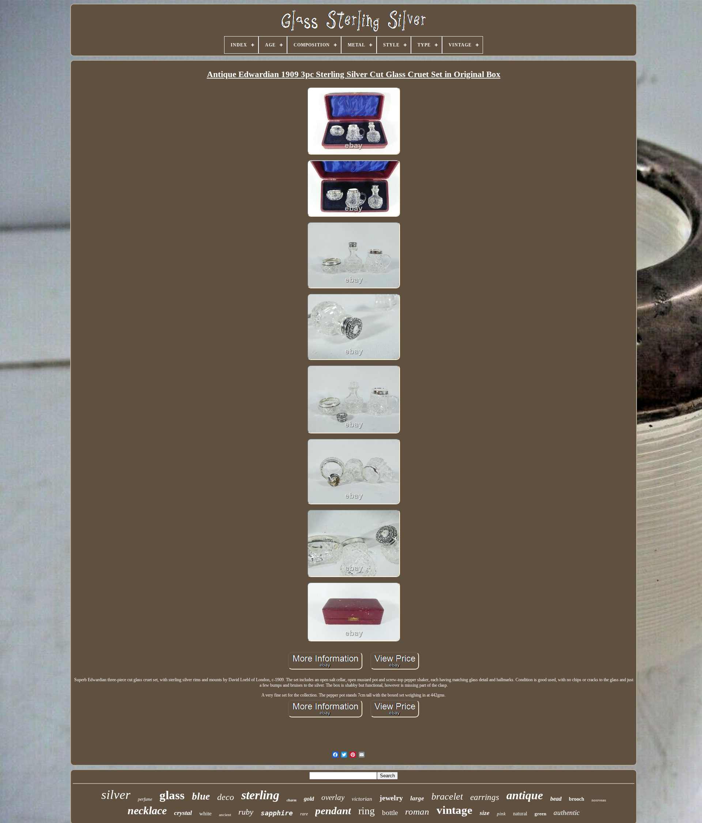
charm (292, 800)
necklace (147, 810)
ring (366, 810)
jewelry (391, 798)
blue (201, 796)
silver (116, 795)
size (485, 812)
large (417, 798)
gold (309, 799)
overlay (332, 797)
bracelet (447, 796)
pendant (333, 810)
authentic (567, 812)
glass (172, 795)
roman (417, 811)
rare (304, 813)
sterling (260, 795)
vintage (454, 810)
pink (501, 813)
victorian (362, 799)
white (205, 813)
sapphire (277, 813)
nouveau (599, 800)
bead (556, 799)
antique (524, 795)
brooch (576, 799)
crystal (183, 812)
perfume (145, 799)
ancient (225, 814)
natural (520, 813)
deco (225, 797)
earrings (484, 797)
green (540, 813)
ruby (245, 811)
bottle (390, 812)
